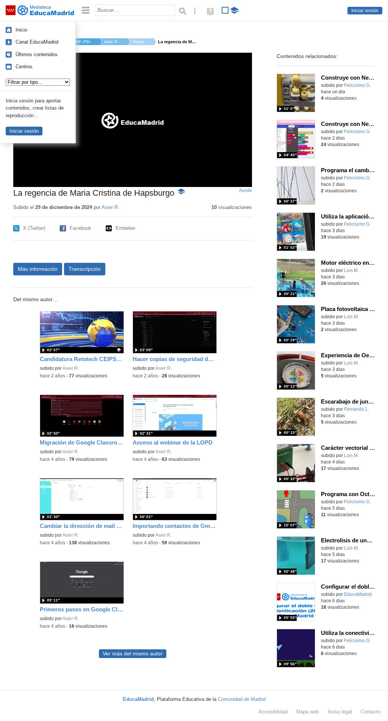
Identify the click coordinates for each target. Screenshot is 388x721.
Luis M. (351, 270)
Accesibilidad (273, 712)
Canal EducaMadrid (37, 42)
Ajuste (245, 190)
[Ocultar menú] (85, 10)
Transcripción (85, 269)
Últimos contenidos (37, 54)
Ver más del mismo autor (133, 654)
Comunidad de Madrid (242, 699)
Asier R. (111, 41)
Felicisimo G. (357, 85)
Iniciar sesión (365, 10)
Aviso (340, 712)
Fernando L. (356, 409)
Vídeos (138, 41)
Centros (24, 66)
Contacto (370, 712)
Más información (38, 269)
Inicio (21, 30)
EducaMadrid (358, 594)
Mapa (307, 712)
